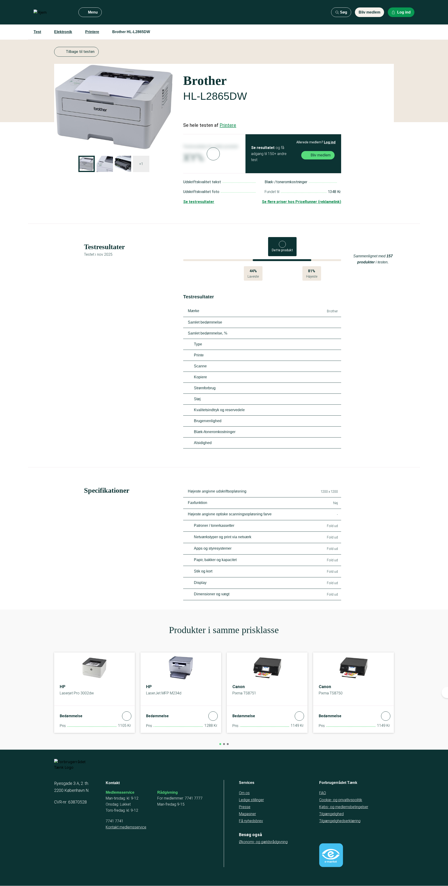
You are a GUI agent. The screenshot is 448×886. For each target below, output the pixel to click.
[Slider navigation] (220, 744)
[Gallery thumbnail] (86, 164)
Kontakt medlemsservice (126, 827)
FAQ (322, 793)
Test (37, 32)
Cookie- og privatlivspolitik (340, 800)
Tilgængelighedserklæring (339, 821)
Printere (92, 32)
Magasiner (247, 814)
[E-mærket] (331, 855)
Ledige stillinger (251, 800)
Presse (244, 807)
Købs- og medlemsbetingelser (343, 807)
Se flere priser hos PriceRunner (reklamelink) (301, 202)
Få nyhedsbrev (251, 821)
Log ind (330, 142)
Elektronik (63, 32)
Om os (244, 793)
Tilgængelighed (331, 814)
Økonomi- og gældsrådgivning (263, 842)
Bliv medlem (369, 12)
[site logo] (52, 12)
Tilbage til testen (80, 51)
